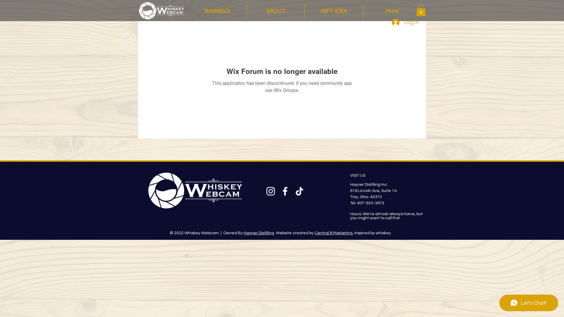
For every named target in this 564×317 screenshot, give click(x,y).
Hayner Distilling (259, 233)
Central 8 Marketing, (334, 233)
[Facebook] (285, 191)
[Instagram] (270, 191)
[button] (421, 10)
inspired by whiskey (372, 233)
